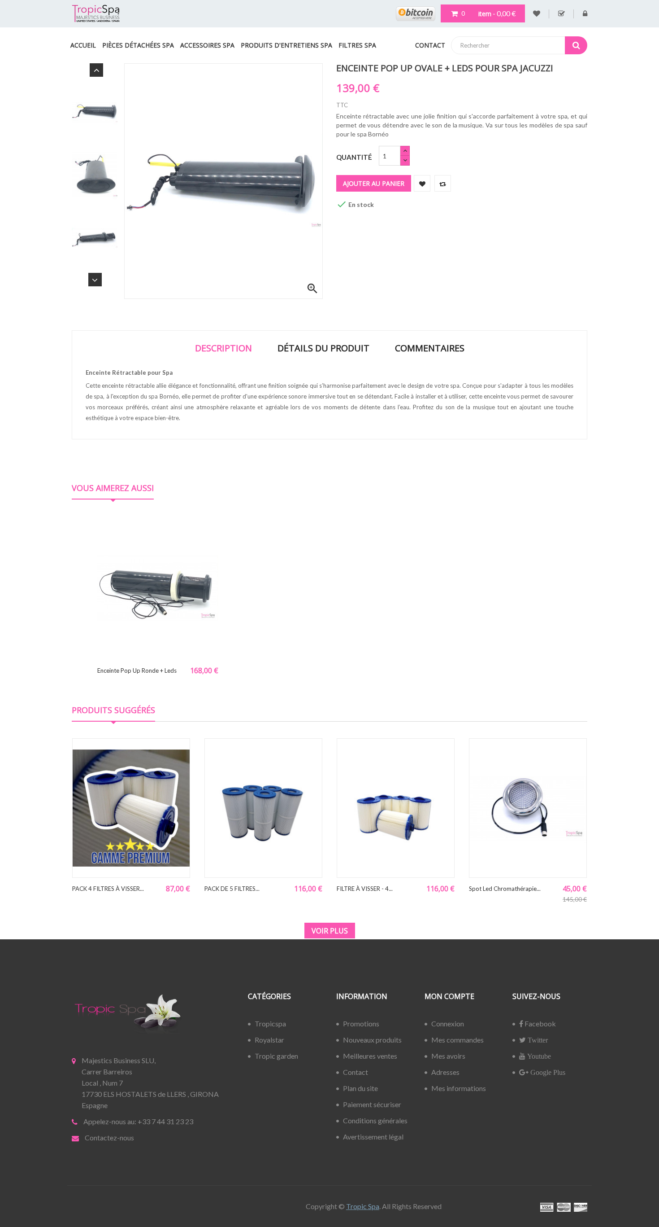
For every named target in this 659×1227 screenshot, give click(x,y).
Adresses (445, 1072)
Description (223, 348)
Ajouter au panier (373, 183)
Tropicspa (270, 1023)
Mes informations (458, 1088)
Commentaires (429, 348)
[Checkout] (561, 14)
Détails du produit (323, 348)
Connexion (447, 1023)
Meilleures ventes (370, 1056)
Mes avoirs (448, 1056)
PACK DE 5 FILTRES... (232, 888)
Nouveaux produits (372, 1039)
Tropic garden (276, 1056)
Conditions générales (375, 1120)
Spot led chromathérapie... (505, 888)
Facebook (539, 1023)
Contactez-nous (109, 1137)
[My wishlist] (536, 14)
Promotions (361, 1023)
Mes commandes (457, 1039)
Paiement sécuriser (372, 1104)
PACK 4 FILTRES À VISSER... (108, 888)
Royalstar (269, 1039)
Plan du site (360, 1088)
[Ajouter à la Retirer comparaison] (443, 183)
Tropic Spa (362, 1206)
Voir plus (330, 931)
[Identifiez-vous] (585, 14)
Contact (355, 1072)
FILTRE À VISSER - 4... (365, 888)
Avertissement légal (373, 1136)
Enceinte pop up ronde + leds (137, 670)
